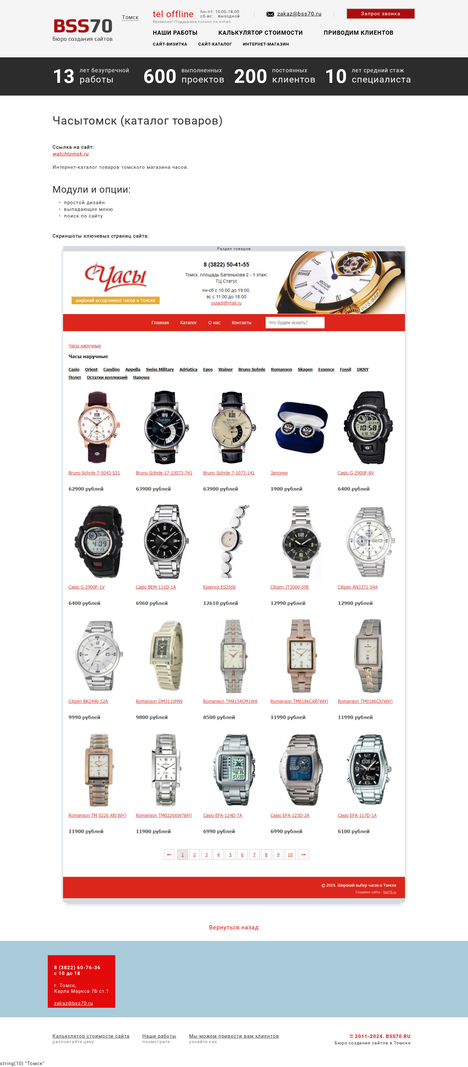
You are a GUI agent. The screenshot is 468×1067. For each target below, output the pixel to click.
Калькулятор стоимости (260, 32)
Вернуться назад (234, 927)
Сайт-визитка (170, 44)
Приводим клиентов (359, 32)
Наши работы (175, 32)
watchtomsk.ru (71, 154)
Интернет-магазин (266, 44)
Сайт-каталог (215, 44)
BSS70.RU (398, 1036)
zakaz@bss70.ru (299, 14)
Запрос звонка (381, 14)
